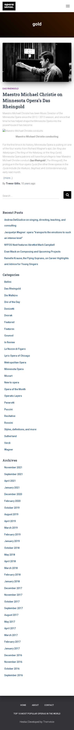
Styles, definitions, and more (20, 429)
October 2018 (11, 548)
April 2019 (10, 521)
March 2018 (11, 568)
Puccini (8, 409)
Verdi (7, 443)
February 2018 (12, 574)
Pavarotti (9, 402)
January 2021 (12, 487)
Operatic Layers (13, 395)
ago (28, 183)
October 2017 (11, 601)
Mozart (8, 375)
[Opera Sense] (10, 6)
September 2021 (13, 474)
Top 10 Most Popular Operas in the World (37, 713)
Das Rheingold (11, 88)
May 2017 (9, 621)
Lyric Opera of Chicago (17, 355)
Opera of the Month (15, 389)
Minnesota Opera (14, 369)
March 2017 (11, 635)
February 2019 (12, 534)
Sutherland (10, 436)
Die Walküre (11, 295)
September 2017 (13, 608)
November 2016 (13, 661)
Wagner (8, 449)
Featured (9, 322)
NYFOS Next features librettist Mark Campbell (29, 244)
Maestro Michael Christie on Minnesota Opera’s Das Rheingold (32, 100)
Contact (49, 705)
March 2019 (11, 527)
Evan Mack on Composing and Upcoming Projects (32, 251)
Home (23, 705)
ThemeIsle (48, 721)
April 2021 (10, 480)
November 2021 (13, 467)
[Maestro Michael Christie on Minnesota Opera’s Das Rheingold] (37, 62)
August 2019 (11, 514)
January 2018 (12, 581)
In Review (9, 342)
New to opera (11, 382)
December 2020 (13, 494)
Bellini (7, 281)
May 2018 (9, 554)
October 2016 (11, 668)
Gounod (8, 335)
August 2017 (11, 615)
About (35, 705)
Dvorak (8, 315)
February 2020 (12, 501)
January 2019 (12, 541)
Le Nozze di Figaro (15, 349)
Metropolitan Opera (15, 362)
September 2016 (13, 675)
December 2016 (13, 655)
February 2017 (12, 641)
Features (9, 329)
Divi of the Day (12, 302)
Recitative (9, 416)
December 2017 (13, 588)
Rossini (8, 422)
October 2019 (11, 507)
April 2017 (10, 628)
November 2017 (13, 594)
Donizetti (9, 308)
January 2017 (12, 648)
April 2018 (10, 561)
